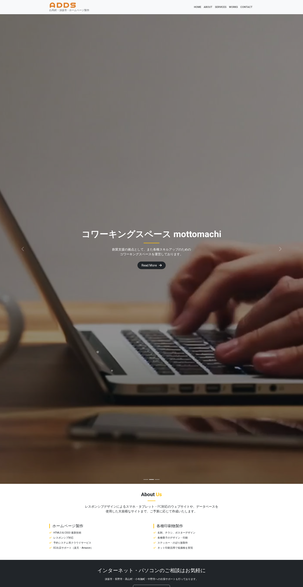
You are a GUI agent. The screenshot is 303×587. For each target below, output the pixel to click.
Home (197, 7)
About (208, 7)
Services (220, 7)
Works (233, 7)
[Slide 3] (157, 479)
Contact (246, 7)
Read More (237, 265)
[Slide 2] (151, 479)
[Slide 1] (145, 479)
